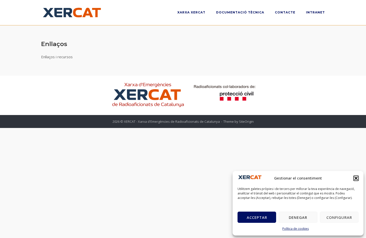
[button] (356, 178)
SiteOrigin (246, 121)
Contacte (285, 12)
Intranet (315, 12)
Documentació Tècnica (240, 12)
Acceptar (257, 217)
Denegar (298, 217)
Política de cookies (295, 229)
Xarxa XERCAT (191, 12)
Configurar (339, 217)
